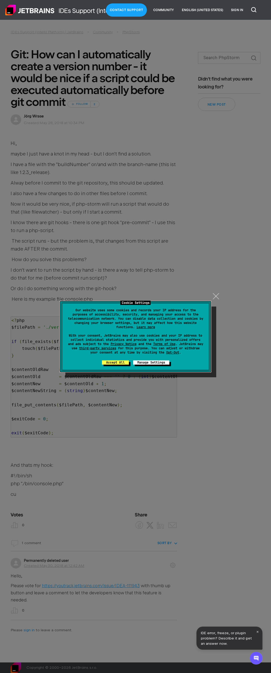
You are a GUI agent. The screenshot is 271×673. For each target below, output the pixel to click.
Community (163, 10)
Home (30, 10)
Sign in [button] (237, 10)
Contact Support (126, 10)
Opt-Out (172, 352)
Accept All (115, 362)
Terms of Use (164, 344)
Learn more (146, 327)
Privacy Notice (124, 344)
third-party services (97, 348)
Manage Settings (151, 362)
